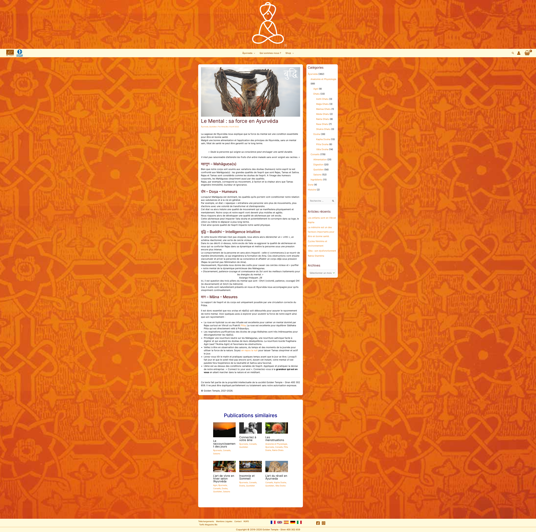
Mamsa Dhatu (323, 109)
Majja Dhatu (322, 104)
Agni (215, 485)
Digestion (318, 164)
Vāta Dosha (280, 485)
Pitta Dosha (322, 144)
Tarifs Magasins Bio (208, 524)
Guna (310, 184)
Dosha (225, 488)
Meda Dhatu (322, 114)
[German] (292, 522)
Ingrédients (316, 179)
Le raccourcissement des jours (224, 443)
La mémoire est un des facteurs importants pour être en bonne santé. (321, 232)
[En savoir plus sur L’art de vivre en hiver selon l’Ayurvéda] (224, 466)
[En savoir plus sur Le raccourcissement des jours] (224, 429)
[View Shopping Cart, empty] (527, 53)
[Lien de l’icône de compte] (519, 53)
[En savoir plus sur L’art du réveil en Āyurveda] (276, 466)
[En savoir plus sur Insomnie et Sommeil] (250, 466)
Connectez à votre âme (247, 439)
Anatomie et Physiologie (276, 444)
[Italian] (299, 522)
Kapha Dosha (280, 482)
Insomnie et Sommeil (247, 477)
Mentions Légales (224, 521)
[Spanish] (286, 522)
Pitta (243, 325)
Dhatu (316, 93)
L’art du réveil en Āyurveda (276, 477)
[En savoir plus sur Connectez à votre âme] (250, 427)
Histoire (312, 189)
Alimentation (320, 159)
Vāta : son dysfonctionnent (322, 250)
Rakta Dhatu (277, 450)
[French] (273, 522)
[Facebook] (318, 523)
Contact (238, 521)
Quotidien (213, 127)
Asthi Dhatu (322, 99)
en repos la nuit (249, 350)
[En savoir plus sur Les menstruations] (276, 427)
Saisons (216, 453)
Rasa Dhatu (322, 124)
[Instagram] (324, 523)
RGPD (246, 521)
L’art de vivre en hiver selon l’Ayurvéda (223, 478)
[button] (248, 53)
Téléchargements (206, 521)
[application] (253, 53)
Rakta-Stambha (316, 255)
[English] (279, 522)
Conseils (226, 450)
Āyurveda (204, 127)
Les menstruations (274, 439)
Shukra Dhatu (323, 129)
